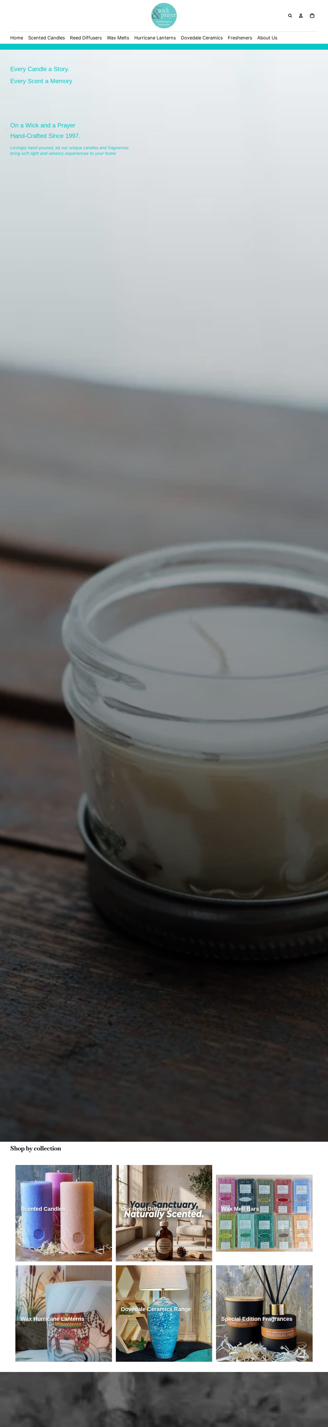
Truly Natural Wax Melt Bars (247, 1236)
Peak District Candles (41, 1245)
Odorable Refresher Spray (246, 1355)
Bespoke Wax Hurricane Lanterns (52, 1355)
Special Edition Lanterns (44, 1346)
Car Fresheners (282, 1346)
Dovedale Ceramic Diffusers (147, 1336)
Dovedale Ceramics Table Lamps (151, 1326)
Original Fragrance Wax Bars (248, 1226)
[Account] (300, 15)
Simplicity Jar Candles (42, 1226)
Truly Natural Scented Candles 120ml (55, 1255)
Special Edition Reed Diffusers (149, 1245)
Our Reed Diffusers (139, 1226)
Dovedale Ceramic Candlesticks (151, 1355)
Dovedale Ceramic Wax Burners (150, 1346)
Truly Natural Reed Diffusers (147, 1236)
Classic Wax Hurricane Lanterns (50, 1336)
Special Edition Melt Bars (245, 1245)
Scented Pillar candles (42, 1236)
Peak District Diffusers (142, 1255)
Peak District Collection (243, 1336)
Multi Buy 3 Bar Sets (240, 1255)
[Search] (290, 15)
